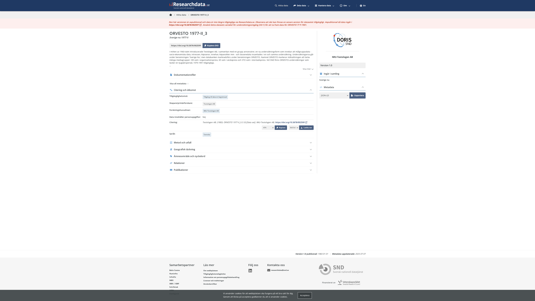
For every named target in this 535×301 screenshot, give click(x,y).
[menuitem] (281, 5)
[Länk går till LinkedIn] (250, 271)
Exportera (359, 95)
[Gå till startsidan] (189, 5)
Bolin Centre (174, 270)
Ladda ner (308, 127)
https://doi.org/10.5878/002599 (289, 122)
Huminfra (173, 273)
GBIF (177, 283)
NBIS (171, 280)
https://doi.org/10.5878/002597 (184, 25)
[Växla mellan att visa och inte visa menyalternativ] (308, 5)
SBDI (171, 283)
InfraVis (172, 277)
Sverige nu (324, 80)
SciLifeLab (173, 287)
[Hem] (172, 15)
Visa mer (307, 69)
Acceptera (304, 295)
